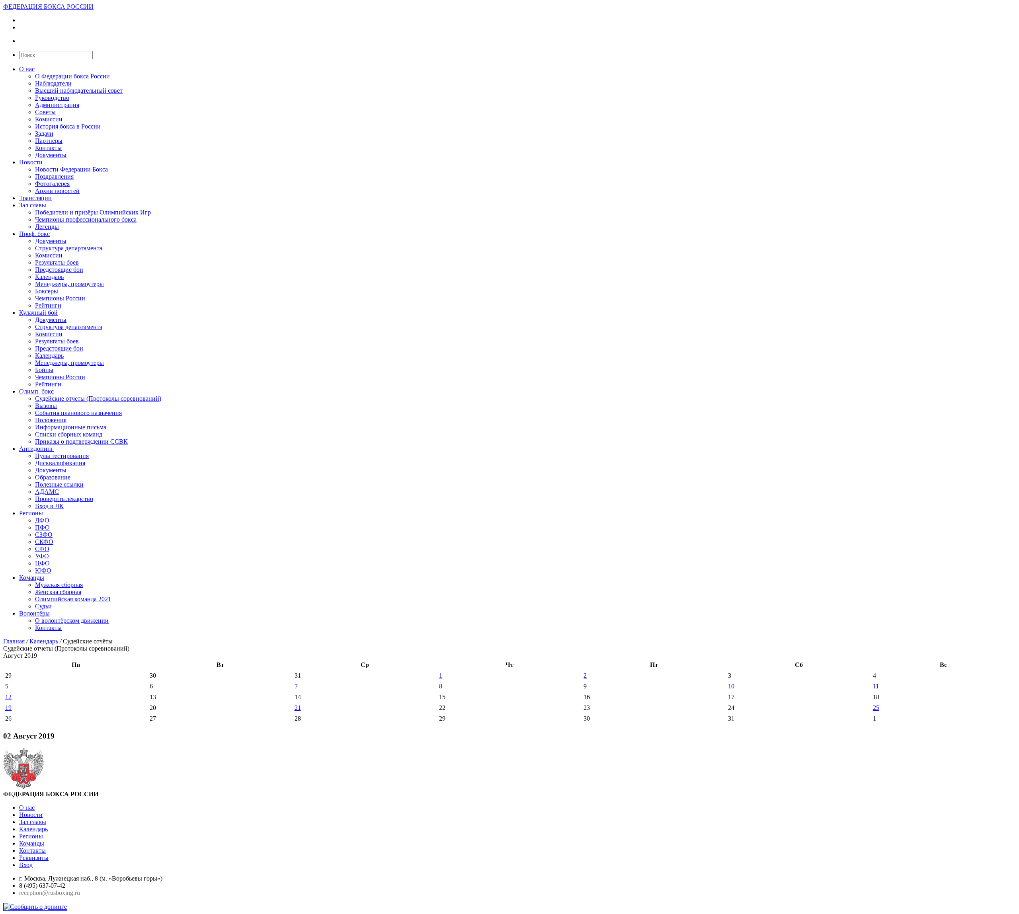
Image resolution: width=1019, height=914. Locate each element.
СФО (42, 549)
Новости (31, 162)
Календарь (49, 276)
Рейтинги (48, 305)
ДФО (42, 520)
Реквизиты (34, 857)
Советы (45, 112)
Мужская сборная (59, 584)
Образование (52, 477)
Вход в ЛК (49, 506)
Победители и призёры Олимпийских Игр (93, 212)
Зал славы (32, 205)
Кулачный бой (38, 312)
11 (876, 686)
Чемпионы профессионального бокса (86, 219)
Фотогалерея (52, 183)
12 (8, 697)
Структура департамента (68, 248)
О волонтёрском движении (72, 620)
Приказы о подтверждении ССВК (81, 441)
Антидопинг (36, 448)
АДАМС (47, 491)
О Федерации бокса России (72, 76)
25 (876, 707)
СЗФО (44, 534)
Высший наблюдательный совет (79, 90)
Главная (14, 641)
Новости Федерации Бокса (71, 169)
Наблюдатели (53, 83)
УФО (42, 556)
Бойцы (44, 369)
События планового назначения (78, 412)
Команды (31, 577)
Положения (50, 420)
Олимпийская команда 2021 (73, 599)
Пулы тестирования (62, 455)
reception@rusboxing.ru (49, 892)
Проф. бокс (34, 233)
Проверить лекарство (64, 498)
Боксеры (46, 291)
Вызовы (46, 405)
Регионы (31, 513)
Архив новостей (57, 190)
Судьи (43, 606)
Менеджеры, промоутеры (69, 284)
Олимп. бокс (36, 391)
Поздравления (54, 176)
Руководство (52, 97)
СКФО (44, 541)
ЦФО (42, 563)
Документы (50, 155)
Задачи (44, 133)
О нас (27, 69)
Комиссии (48, 119)
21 (298, 707)
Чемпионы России (60, 298)
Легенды (47, 226)
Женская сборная (58, 592)
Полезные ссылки (59, 484)
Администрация (57, 104)
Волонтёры (34, 613)
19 (8, 707)
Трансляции (35, 198)
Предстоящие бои (59, 269)
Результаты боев (57, 262)
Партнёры (48, 140)
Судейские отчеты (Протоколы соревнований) (98, 398)
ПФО (42, 527)
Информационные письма (70, 427)
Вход (26, 864)
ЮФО (43, 570)
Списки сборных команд (68, 434)
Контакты (48, 147)
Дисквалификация (60, 463)
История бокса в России (68, 126)
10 (731, 686)
